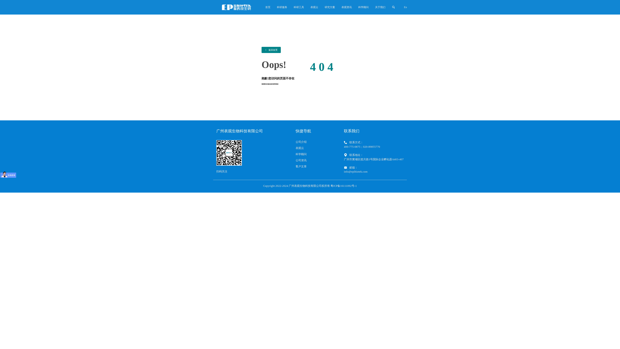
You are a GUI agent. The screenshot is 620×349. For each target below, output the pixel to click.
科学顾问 (301, 154)
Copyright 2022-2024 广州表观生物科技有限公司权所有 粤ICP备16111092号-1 (310, 185)
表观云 (300, 148)
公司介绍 (301, 141)
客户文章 (301, 166)
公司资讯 (301, 160)
